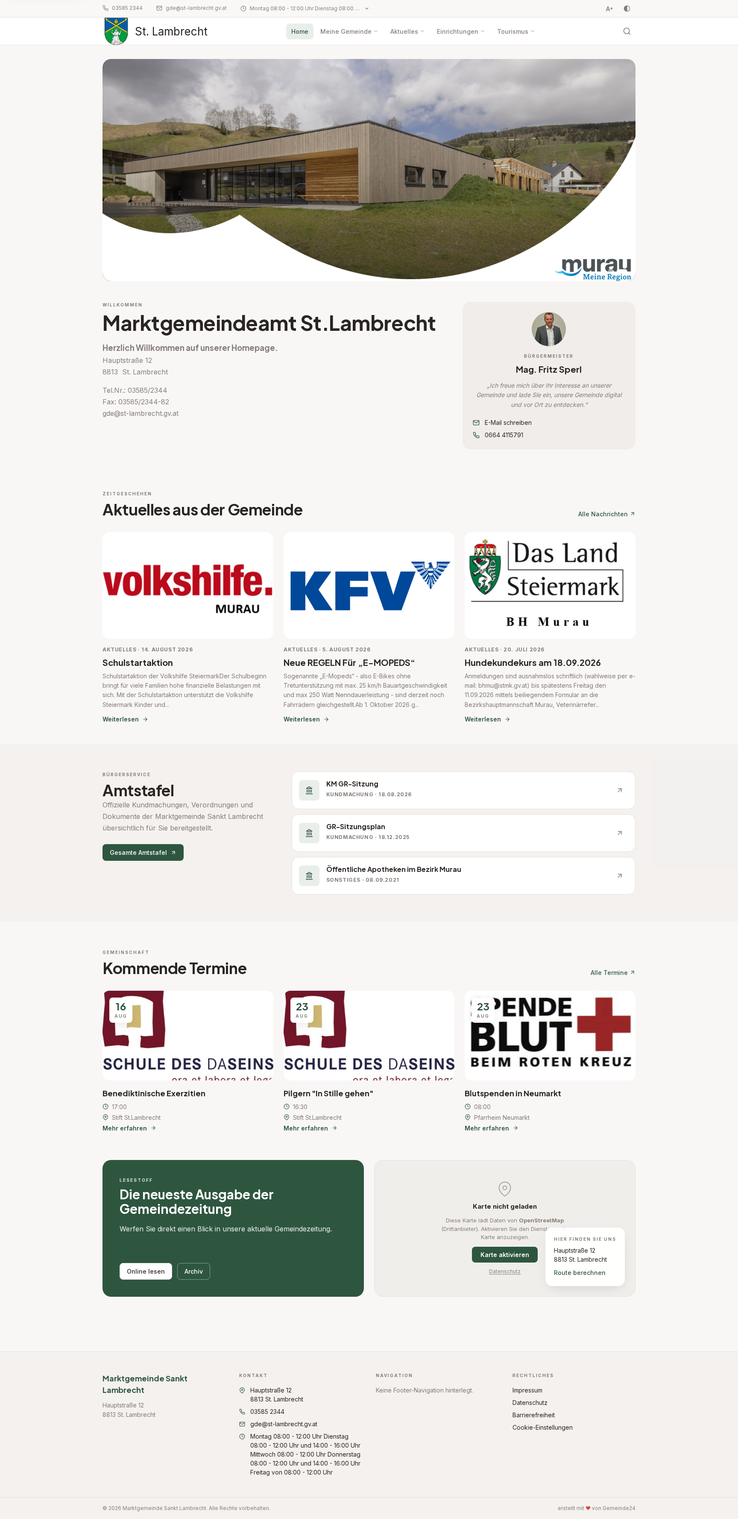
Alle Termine (609, 972)
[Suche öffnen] (627, 31)
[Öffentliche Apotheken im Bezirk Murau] (463, 875)
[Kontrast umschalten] (627, 8)
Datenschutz (505, 1271)
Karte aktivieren (504, 1254)
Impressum (527, 1390)
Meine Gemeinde (346, 31)
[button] (549, 329)
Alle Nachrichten (603, 514)
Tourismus (512, 31)
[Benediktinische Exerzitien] (187, 1062)
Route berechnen (580, 1272)
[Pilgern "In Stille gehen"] (369, 1062)
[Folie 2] (622, 271)
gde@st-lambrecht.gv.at (196, 8)
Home (299, 31)
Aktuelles (404, 31)
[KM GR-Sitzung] (463, 790)
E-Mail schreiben (508, 422)
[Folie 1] (610, 271)
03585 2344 (127, 8)
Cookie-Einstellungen (542, 1427)
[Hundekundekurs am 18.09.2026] (550, 628)
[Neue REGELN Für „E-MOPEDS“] (369, 628)
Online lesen (146, 1271)
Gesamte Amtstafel (138, 852)
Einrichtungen (457, 31)
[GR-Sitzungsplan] (463, 833)
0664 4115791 (504, 435)
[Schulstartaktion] (187, 628)
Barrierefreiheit (533, 1415)
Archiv (193, 1271)
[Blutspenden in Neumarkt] (550, 1062)
